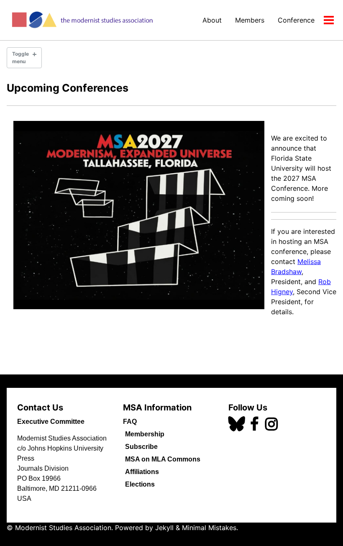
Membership (144, 434)
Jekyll (164, 527)
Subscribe (141, 446)
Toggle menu (20, 57)
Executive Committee (50, 421)
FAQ (130, 421)
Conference (296, 20)
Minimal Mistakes (209, 527)
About (212, 20)
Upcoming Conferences (67, 88)
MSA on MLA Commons (162, 459)
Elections (140, 484)
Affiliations (142, 471)
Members (249, 20)
